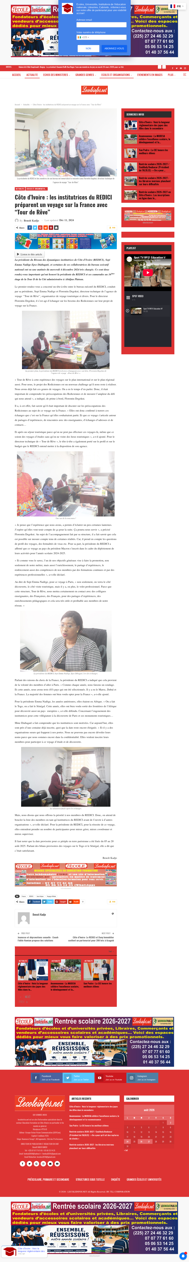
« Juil (126, 1150)
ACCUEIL (16, 75)
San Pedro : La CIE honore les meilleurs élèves (153, 151)
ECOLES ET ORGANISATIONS (115, 75)
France (24, 896)
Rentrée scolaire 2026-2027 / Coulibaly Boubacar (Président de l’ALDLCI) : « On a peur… (154, 167)
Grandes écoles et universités (144, 1179)
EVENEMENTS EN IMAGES (149, 75)
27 (149, 1141)
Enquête (115, 1179)
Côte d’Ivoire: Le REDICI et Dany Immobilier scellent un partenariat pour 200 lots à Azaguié (91, 939)
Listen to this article (31, 254)
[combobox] (83, 37)
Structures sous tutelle (90, 1179)
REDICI (31, 896)
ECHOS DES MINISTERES (55, 75)
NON (88, 48)
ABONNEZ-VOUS (114, 48)
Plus (170, 75)
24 (127, 1141)
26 (141, 1141)
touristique (40, 896)
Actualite (20, 189)
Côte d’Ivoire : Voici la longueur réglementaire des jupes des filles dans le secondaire (154, 125)
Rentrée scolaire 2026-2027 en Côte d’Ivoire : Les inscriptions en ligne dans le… (155, 195)
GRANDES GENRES (84, 75)
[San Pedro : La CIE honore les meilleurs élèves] (99, 969)
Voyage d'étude (51, 896)
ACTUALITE (32, 75)
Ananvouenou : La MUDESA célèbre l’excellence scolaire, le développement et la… (154, 139)
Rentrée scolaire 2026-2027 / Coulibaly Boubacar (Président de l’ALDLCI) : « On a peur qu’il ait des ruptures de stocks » (94, 1135)
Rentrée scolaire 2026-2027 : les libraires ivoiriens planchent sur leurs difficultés (155, 181)
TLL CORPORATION (120, 1191)
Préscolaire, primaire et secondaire (48, 1179)
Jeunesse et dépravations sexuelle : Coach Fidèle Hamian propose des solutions (38, 939)
